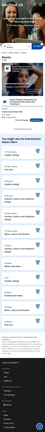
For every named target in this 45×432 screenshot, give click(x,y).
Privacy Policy (9, 423)
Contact (6, 373)
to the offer (31, 91)
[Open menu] (40, 4)
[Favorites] (35, 4)
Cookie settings (9, 427)
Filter (38, 46)
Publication (7, 391)
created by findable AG (10, 363)
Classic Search (14, 53)
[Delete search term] (28, 46)
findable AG (8, 381)
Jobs (5, 377)
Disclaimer (7, 419)
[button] (40, 4)
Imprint (6, 415)
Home (4, 53)
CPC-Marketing (9, 395)
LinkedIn (9, 405)
